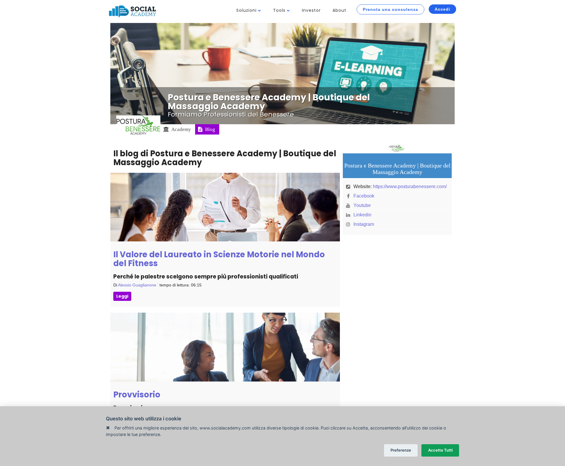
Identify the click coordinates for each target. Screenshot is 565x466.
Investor (311, 10)
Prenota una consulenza (390, 9)
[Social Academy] (132, 11)
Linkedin (362, 214)
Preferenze (400, 450)
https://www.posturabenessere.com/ (410, 186)
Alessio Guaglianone (137, 285)
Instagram (363, 224)
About (339, 10)
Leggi (122, 296)
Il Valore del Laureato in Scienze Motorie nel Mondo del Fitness (219, 259)
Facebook (363, 195)
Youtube (362, 205)
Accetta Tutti (440, 450)
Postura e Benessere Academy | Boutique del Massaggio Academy (269, 101)
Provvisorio (136, 394)
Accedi (442, 9)
